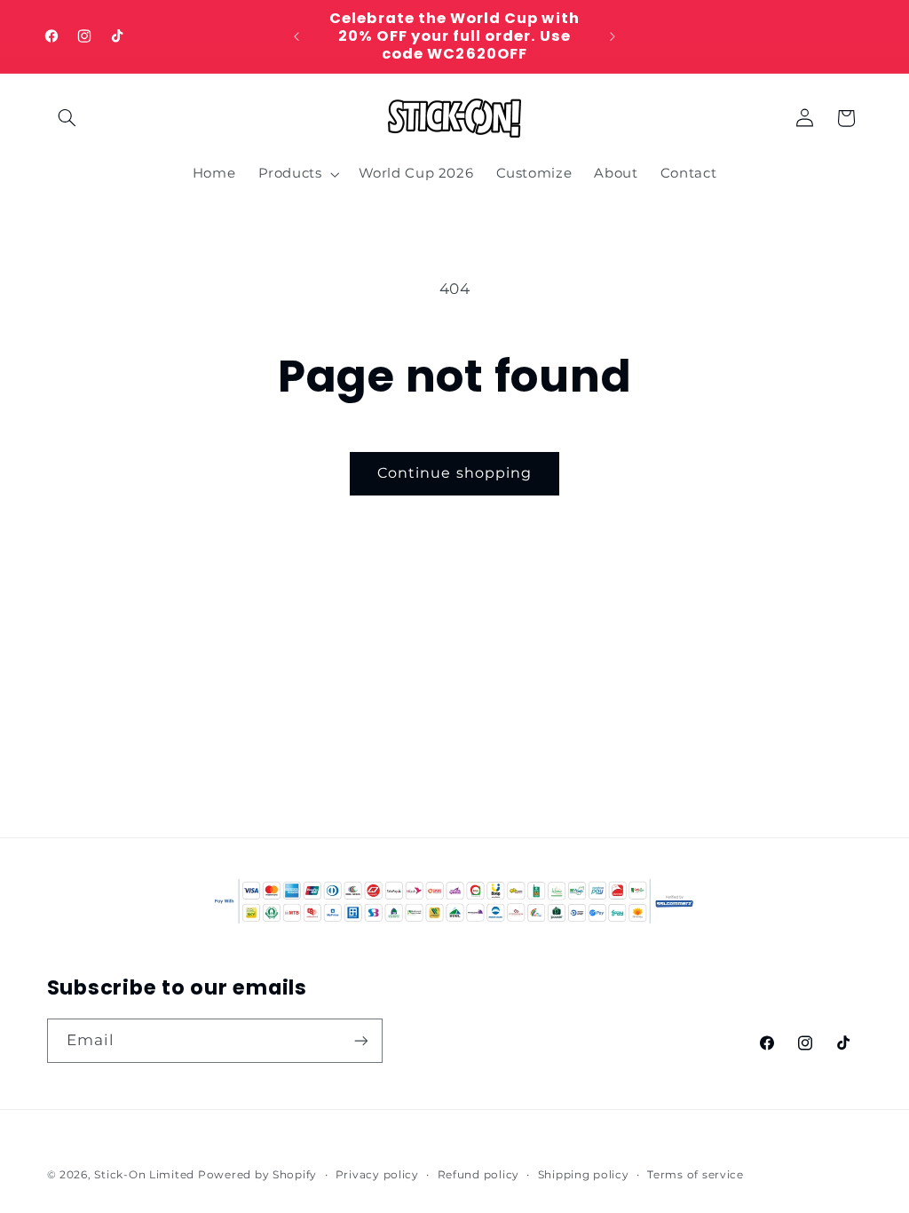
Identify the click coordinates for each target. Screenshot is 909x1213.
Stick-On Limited (144, 1175)
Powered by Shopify (257, 1175)
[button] (67, 118)
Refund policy (479, 1175)
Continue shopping (454, 472)
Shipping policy (583, 1175)
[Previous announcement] (296, 36)
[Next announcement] (612, 36)
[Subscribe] (360, 1040)
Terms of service (695, 1175)
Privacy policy (377, 1175)
